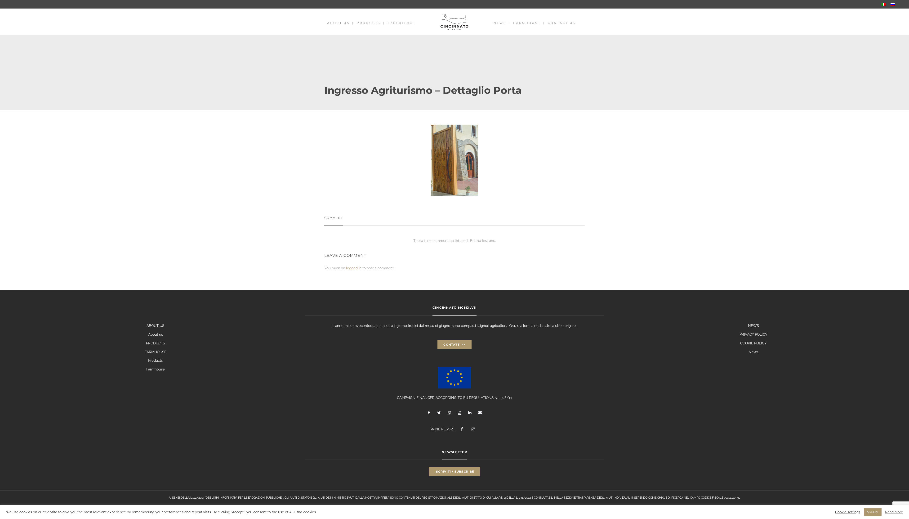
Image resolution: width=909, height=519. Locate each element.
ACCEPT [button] (873, 512)
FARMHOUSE (155, 352)
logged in (353, 268)
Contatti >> (454, 344)
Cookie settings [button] (847, 512)
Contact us (561, 23)
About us (338, 23)
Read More (894, 512)
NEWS (753, 326)
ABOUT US (155, 326)
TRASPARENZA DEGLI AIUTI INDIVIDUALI (603, 497)
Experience (401, 23)
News (500, 23)
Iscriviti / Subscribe (454, 471)
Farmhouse (526, 23)
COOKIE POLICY (753, 343)
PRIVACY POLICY (753, 334)
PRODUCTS (155, 343)
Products (368, 23)
